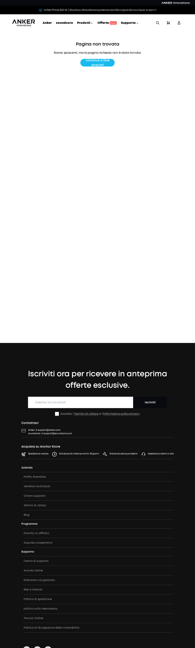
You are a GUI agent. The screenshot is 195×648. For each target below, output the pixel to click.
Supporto (128, 23)
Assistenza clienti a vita (161, 453)
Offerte (107, 23)
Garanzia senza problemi (123, 453)
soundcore (64, 23)
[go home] (23, 22)
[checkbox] (57, 414)
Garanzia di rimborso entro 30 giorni (79, 453)
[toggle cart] (168, 23)
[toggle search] (157, 23)
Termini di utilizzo (86, 414)
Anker (47, 23)
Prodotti (83, 23)
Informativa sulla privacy (121, 414)
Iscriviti (150, 402)
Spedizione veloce (38, 453)
